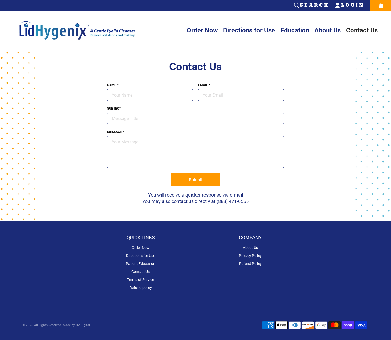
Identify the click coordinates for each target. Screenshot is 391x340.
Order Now (202, 30)
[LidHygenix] (77, 30)
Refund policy (141, 287)
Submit (195, 179)
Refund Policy (250, 264)
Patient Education (140, 264)
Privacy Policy (250, 256)
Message (115, 132)
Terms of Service (140, 279)
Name (112, 85)
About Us (327, 30)
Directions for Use (249, 30)
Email (204, 85)
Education (294, 30)
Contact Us (362, 30)
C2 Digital (82, 325)
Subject (114, 108)
